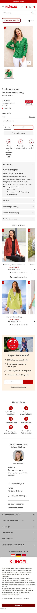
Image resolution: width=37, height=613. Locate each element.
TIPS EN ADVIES (7, 539)
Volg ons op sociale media (13, 545)
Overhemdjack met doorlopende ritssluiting (14, 265)
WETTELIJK (6, 527)
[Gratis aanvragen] (28, 382)
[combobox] (18, 12)
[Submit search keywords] (32, 12)
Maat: (3, 117)
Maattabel (32, 117)
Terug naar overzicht (12, 20)
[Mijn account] (22, 7)
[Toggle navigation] (3, 7)
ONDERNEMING (7, 533)
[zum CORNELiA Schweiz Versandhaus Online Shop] (24, 555)
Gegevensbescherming (18, 387)
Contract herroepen (15, 508)
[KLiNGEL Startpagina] (11, 6)
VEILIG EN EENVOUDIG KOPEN (13, 521)
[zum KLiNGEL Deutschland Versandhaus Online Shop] (18, 555)
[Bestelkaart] (30, 7)
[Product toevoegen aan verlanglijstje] (23, 127)
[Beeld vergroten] (29, 63)
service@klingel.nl (17, 483)
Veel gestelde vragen (18, 496)
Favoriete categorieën (11, 515)
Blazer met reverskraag (14, 317)
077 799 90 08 (17, 470)
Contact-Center (17, 491)
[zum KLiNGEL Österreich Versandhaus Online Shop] (13, 555)
